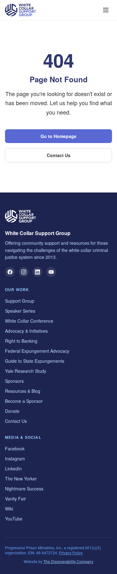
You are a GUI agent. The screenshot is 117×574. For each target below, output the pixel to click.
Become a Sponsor (24, 401)
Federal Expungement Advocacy (37, 351)
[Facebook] (10, 272)
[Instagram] (24, 272)
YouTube (13, 518)
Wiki (9, 508)
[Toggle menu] (106, 10)
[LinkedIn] (37, 272)
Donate (12, 411)
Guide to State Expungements (34, 361)
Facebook (15, 448)
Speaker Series (20, 311)
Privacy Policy (71, 552)
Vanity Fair (15, 498)
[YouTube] (51, 272)
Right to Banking (21, 341)
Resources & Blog (22, 391)
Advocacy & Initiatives (26, 331)
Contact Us (59, 155)
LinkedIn (13, 468)
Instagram (15, 458)
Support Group (19, 301)
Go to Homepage (58, 136)
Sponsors (14, 381)
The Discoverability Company (68, 561)
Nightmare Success (24, 488)
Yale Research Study (25, 371)
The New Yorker (21, 478)
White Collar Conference (29, 321)
